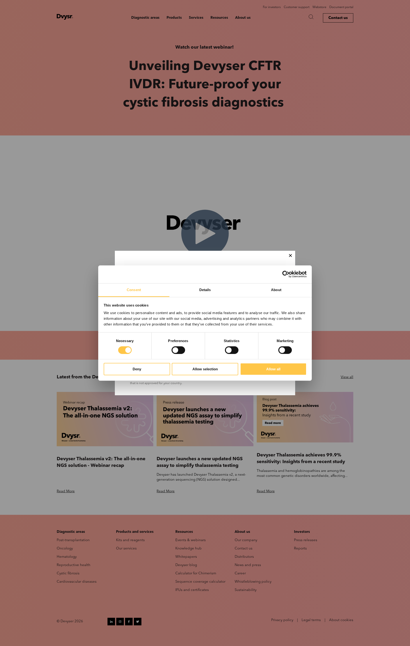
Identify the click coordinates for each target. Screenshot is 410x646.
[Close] (290, 255)
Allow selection (205, 369)
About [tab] (276, 290)
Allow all (273, 369)
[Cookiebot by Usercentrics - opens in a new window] (286, 274)
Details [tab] (205, 290)
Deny (137, 369)
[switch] (178, 350)
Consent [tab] (134, 290)
